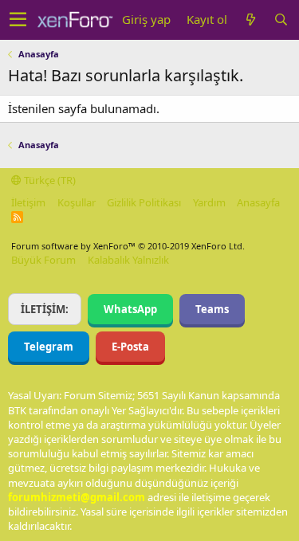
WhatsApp (130, 309)
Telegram (48, 346)
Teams (212, 309)
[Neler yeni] (250, 19)
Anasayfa (258, 202)
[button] (18, 20)
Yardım (209, 202)
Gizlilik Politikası (144, 202)
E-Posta (130, 346)
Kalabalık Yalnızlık (128, 260)
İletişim (28, 202)
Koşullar (76, 202)
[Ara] (281, 19)
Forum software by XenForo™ (128, 246)
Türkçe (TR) (49, 180)
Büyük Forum (43, 260)
